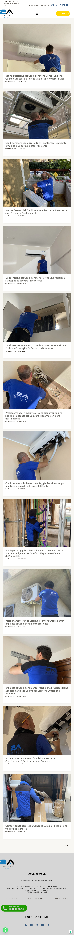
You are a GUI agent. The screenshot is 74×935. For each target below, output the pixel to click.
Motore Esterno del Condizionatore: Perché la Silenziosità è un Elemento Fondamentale (36, 212)
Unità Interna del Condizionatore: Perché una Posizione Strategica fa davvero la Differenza (35, 279)
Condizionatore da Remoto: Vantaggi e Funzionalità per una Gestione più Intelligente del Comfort (35, 485)
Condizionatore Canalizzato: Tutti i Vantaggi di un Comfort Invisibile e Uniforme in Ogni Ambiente (36, 144)
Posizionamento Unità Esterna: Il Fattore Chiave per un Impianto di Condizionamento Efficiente (34, 622)
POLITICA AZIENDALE (37, 899)
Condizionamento (10, 81)
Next (67, 846)
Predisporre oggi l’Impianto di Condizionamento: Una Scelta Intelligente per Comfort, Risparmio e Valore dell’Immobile (33, 415)
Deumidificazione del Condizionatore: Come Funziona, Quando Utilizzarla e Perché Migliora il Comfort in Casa (34, 77)
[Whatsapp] (5, 930)
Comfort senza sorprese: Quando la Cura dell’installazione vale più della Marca (36, 827)
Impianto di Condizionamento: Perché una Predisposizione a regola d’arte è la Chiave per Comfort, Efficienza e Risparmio (36, 690)
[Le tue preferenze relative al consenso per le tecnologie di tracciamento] (70, 931)
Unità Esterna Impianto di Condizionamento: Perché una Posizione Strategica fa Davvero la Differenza (35, 347)
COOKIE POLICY (61, 899)
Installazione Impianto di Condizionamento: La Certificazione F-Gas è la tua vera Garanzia (30, 760)
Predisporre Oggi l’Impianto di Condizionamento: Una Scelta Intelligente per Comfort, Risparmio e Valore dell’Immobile (34, 553)
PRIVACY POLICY (12, 899)
